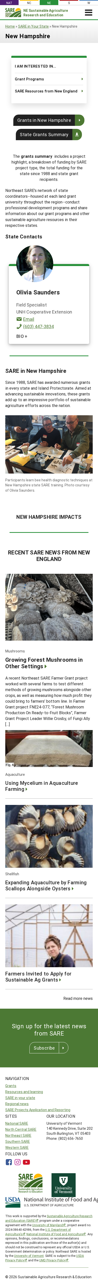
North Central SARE (20, 1129)
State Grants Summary (44, 134)
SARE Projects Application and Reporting (37, 1109)
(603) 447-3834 (38, 326)
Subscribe (44, 1048)
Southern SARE (17, 1141)
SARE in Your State (33, 26)
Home (10, 26)
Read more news (78, 998)
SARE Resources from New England (46, 90)
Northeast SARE (18, 1135)
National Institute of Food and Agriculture (54, 1234)
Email (28, 319)
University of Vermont (29, 1256)
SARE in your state (20, 1097)
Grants (10, 1085)
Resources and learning (24, 1091)
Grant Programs (29, 78)
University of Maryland (47, 1225)
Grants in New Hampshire (44, 120)
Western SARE (17, 1147)
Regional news (17, 1103)
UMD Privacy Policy (52, 1260)
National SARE (16, 1123)
